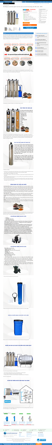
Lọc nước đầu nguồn (6, 5)
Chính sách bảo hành (29, 433)
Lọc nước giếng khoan (41, 434)
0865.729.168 (39, 3)
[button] (9, 3)
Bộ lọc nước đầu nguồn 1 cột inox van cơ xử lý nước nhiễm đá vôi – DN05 (30, 422)
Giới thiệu (20, 433)
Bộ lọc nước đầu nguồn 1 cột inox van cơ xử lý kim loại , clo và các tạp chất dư (22, 422)
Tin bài (20, 435)
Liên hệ (20, 434)
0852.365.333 (43, 3)
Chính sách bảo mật (29, 436)
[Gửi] (21, 2)
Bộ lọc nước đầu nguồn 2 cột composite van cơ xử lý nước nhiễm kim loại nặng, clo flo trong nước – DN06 (7, 423)
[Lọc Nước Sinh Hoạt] (7, 2)
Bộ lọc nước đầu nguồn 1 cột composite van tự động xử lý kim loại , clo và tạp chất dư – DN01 (14, 422)
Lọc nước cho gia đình (41, 436)
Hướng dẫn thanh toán (22, 436)
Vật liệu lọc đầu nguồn (41, 435)
